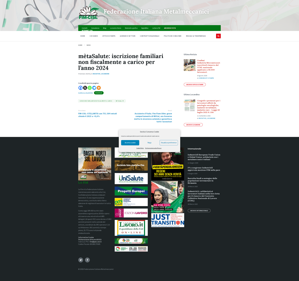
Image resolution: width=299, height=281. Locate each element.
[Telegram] (94, 88)
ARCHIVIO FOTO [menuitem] (170, 28)
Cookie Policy (140, 148)
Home (80, 45)
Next (170, 111)
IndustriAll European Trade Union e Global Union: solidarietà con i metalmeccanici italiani (204, 157)
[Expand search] (218, 36)
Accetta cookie (130, 142)
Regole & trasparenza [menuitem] (196, 36)
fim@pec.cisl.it (96, 241)
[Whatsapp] (90, 88)
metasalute (120, 101)
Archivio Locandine (193, 125)
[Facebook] (80, 88)
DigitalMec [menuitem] (145, 28)
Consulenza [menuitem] (95, 28)
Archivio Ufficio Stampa (194, 84)
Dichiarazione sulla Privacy (153, 148)
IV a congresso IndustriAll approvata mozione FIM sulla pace (204, 168)
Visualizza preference (169, 142)
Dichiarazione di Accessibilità (89, 239)
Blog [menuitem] (104, 28)
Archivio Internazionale (199, 210)
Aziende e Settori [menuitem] (127, 36)
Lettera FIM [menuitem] (156, 28)
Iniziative (96, 74)
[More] (99, 88)
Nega (149, 142)
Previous (81, 111)
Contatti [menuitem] (84, 28)
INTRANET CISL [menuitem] (87, 30)
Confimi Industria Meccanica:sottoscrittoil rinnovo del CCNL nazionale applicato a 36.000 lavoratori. (208, 66)
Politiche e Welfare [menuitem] (173, 36)
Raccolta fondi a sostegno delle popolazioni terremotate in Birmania (202, 180)
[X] (85, 88)
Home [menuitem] (82, 36)
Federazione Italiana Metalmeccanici (156, 11)
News (89, 45)
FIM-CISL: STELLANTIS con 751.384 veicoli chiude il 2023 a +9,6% (97, 115)
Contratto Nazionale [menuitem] (149, 36)
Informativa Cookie (86, 237)
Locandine (105, 74)
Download (98, 93)
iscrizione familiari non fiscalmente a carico (96, 101)
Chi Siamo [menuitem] (94, 36)
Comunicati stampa (206, 78)
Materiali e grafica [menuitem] (131, 28)
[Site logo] (89, 20)
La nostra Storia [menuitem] (115, 28)
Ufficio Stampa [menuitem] (108, 36)
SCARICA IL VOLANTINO (85, 93)
